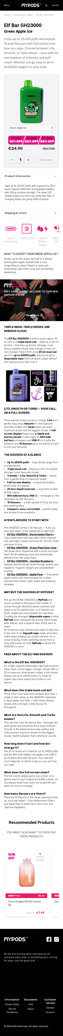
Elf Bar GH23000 (44, 15)
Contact (50, 1007)
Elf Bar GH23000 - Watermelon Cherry (30, 534)
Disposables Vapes (23, 15)
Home (7, 15)
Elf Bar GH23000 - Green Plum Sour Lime (31, 547)
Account (50, 1012)
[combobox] (31, 127)
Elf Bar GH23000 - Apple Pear (25, 574)
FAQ (31, 1004)
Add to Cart (46, 159)
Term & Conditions (12, 1010)
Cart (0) (55, 5)
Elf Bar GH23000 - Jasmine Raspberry (30, 561)
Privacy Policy (12, 1004)
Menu (6, 5)
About (31, 1008)
